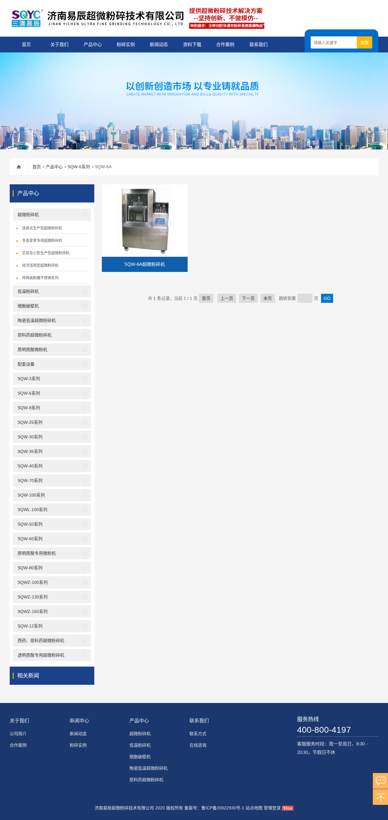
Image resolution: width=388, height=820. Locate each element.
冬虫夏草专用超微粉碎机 (42, 241)
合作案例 (225, 44)
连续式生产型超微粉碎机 (42, 228)
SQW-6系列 (79, 166)
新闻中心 (79, 720)
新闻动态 (159, 44)
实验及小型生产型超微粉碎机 (45, 253)
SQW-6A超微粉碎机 (144, 264)
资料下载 (192, 44)
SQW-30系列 (30, 436)
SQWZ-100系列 (33, 582)
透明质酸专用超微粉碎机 (41, 655)
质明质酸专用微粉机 (37, 553)
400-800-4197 (324, 730)
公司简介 (18, 733)
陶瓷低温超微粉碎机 (37, 320)
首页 (26, 44)
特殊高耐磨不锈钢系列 (40, 278)
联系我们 (258, 44)
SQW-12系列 (30, 626)
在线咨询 (197, 745)
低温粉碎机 (28, 291)
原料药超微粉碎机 (35, 335)
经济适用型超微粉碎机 (40, 265)
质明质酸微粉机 (32, 349)
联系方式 (197, 733)
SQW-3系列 (29, 378)
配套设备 (26, 364)
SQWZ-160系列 (33, 611)
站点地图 (254, 807)
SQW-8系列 (29, 407)
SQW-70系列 (30, 480)
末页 (267, 298)
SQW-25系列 (30, 422)
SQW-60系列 (30, 538)
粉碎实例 (126, 44)
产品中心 (93, 44)
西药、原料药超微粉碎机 (41, 640)
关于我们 (59, 44)
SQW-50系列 (30, 524)
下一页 (248, 298)
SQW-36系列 (30, 451)
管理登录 (272, 807)
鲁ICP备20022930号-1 (222, 807)
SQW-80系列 (30, 567)
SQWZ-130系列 (33, 596)
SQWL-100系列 (32, 509)
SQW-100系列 (31, 495)
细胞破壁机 (28, 305)
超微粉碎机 (28, 214)
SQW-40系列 (30, 466)
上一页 (226, 298)
